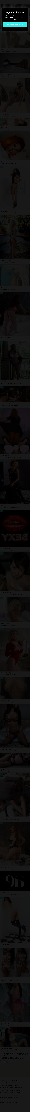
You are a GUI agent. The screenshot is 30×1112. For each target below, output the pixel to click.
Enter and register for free (15, 24)
